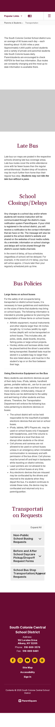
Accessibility (27, 672)
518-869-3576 (32, 647)
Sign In (27, 676)
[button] (13, 16)
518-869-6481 (30, 651)
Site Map (28, 667)
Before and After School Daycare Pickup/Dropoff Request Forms (25, 556)
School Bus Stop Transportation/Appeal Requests (28, 573)
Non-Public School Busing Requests (23, 539)
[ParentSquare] (27, 701)
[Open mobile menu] (49, 16)
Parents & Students (12, 22)
